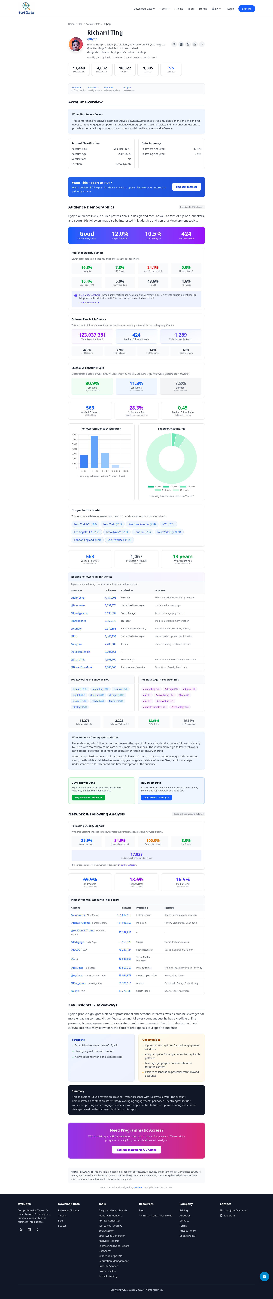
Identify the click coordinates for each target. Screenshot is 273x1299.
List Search (105, 1251)
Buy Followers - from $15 (88, 797)
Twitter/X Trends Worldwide (155, 1215)
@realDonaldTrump (82, 930)
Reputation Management (114, 1261)
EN (216, 8)
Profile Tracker (107, 1271)
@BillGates (77, 967)
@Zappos (76, 644)
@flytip (92, 39)
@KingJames (78, 983)
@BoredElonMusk (81, 667)
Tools (163, 8)
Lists (61, 1220)
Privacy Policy (187, 1230)
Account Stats (93, 23)
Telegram (229, 1215)
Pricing (179, 8)
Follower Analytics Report (114, 1246)
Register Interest (186, 187)
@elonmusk (78, 915)
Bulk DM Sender (108, 1266)
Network (108, 87)
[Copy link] (202, 44)
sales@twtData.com (235, 1210)
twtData (138, 1187)
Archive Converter (109, 1220)
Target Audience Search (113, 1210)
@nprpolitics (78, 621)
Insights (127, 87)
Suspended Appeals (110, 1256)
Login (230, 8)
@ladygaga (77, 942)
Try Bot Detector (87, 302)
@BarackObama (80, 922)
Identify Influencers (110, 1215)
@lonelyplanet (79, 613)
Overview (76, 87)
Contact (184, 1220)
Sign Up (247, 8)
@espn (75, 991)
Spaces (62, 1225)
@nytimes (77, 975)
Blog (191, 8)
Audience (93, 87)
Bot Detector (106, 1230)
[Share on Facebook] (188, 44)
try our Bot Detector (127, 865)
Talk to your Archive (110, 1225)
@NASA (75, 949)
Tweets (62, 1215)
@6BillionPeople (80, 652)
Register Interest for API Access (136, 1149)
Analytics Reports (109, 1241)
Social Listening (108, 1276)
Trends (203, 8)
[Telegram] (264, 1276)
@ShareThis (78, 659)
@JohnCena (78, 597)
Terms (183, 1225)
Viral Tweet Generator (112, 1235)
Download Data (142, 8)
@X (73, 958)
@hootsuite (78, 605)
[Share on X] (174, 44)
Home (71, 23)
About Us (185, 1215)
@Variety (76, 628)
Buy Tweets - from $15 (156, 797)
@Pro (74, 636)
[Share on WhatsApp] (195, 44)
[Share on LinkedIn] (181, 44)
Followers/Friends (68, 1210)
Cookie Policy (187, 1235)
